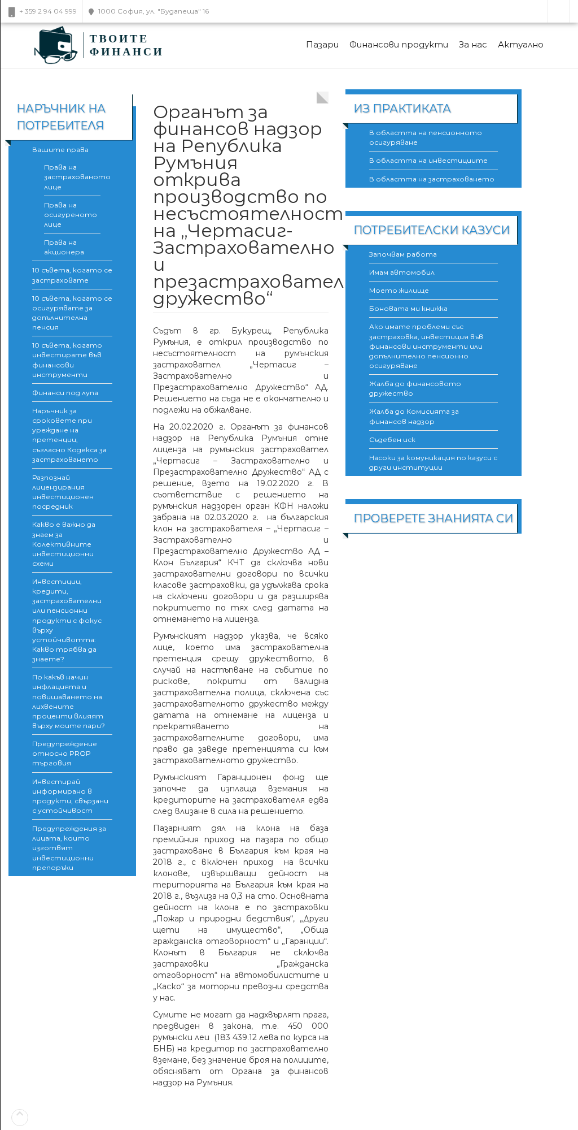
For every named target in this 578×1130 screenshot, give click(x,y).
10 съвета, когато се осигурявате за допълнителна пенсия (72, 312)
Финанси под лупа (65, 392)
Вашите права (60, 149)
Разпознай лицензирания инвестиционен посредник (63, 491)
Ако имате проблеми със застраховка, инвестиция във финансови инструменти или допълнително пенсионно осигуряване (426, 346)
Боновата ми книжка (408, 308)
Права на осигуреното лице (70, 214)
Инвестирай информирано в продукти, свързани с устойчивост (70, 796)
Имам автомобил (402, 272)
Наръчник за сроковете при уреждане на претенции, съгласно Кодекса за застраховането (69, 435)
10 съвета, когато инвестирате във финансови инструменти (67, 359)
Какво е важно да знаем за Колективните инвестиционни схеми (63, 544)
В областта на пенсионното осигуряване (425, 137)
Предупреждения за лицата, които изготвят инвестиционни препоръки (69, 848)
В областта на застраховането (431, 179)
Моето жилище (399, 290)
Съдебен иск (392, 439)
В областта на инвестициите (428, 160)
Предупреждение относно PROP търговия (64, 753)
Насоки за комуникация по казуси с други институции (433, 462)
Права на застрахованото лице (72, 177)
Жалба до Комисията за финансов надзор (414, 416)
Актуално (521, 44)
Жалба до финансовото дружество (415, 388)
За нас (473, 44)
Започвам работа (403, 254)
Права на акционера (64, 247)
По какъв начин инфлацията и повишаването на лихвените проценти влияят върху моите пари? (68, 701)
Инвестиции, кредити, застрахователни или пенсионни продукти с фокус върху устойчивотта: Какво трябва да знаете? (67, 620)
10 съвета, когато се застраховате (72, 275)
